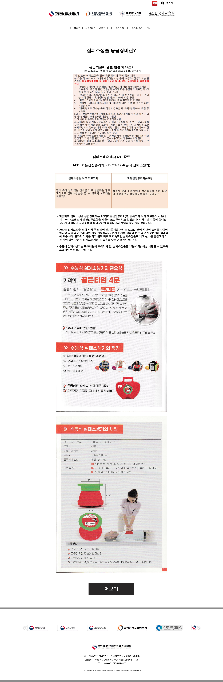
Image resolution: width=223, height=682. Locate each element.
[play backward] (25, 628)
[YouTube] (154, 3)
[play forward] (198, 628)
